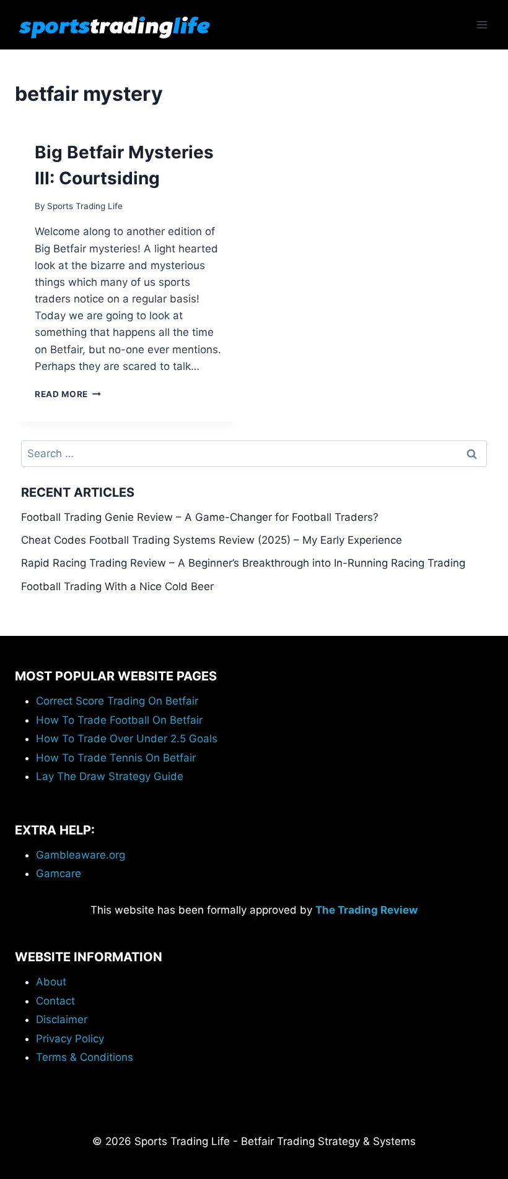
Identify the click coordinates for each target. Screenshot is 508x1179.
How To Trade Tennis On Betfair (116, 758)
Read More (68, 394)
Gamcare (58, 873)
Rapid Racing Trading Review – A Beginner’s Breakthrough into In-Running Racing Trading (243, 563)
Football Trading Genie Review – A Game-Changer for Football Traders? (200, 517)
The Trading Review (366, 910)
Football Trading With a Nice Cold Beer (117, 586)
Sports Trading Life (85, 206)
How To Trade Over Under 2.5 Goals (126, 738)
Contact (55, 1001)
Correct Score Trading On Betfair (117, 701)
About (51, 981)
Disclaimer (61, 1019)
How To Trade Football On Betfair (119, 720)
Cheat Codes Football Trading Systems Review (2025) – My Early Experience (211, 540)
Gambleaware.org (80, 855)
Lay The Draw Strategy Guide (109, 776)
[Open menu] (481, 24)
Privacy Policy (70, 1038)
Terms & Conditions (84, 1057)
